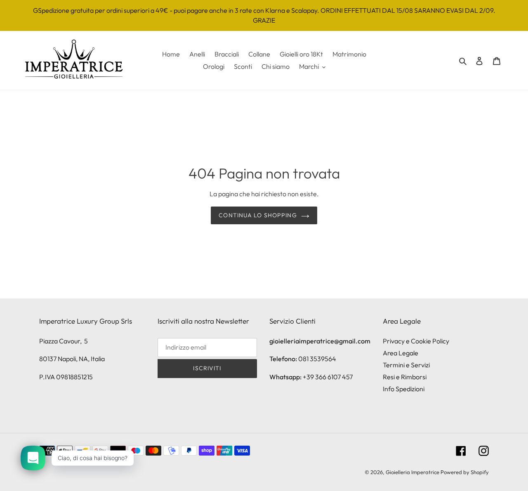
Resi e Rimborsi (405, 377)
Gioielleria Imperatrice (412, 472)
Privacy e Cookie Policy (416, 341)
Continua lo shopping (258, 215)
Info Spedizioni (403, 389)
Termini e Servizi (406, 365)
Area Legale (400, 353)
